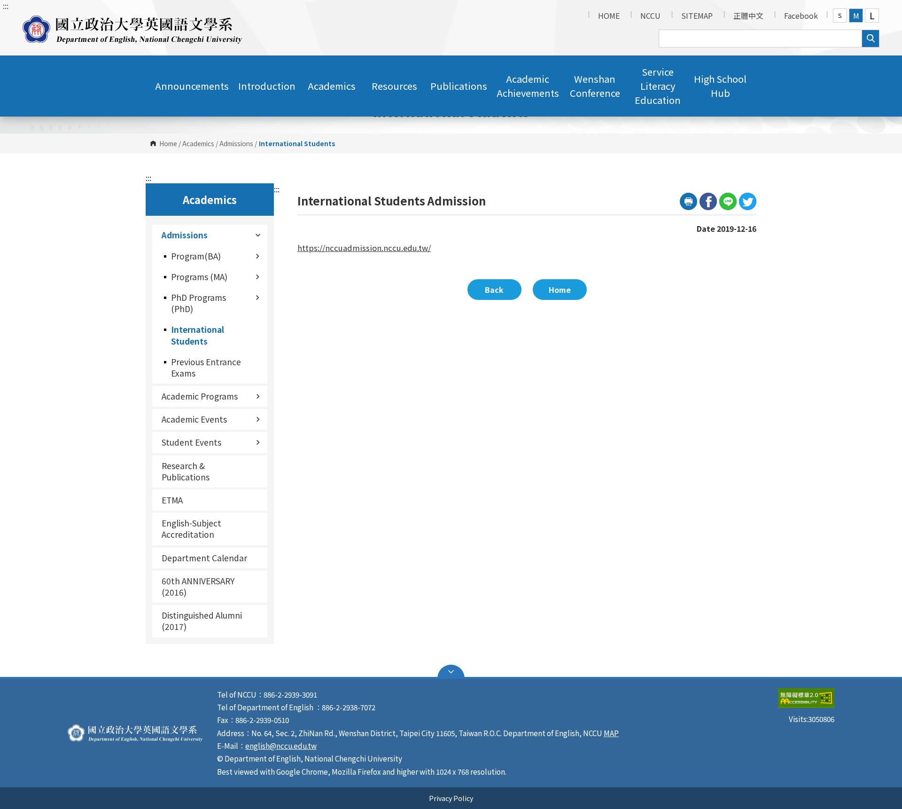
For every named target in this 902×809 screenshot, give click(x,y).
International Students (197, 334)
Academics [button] (332, 86)
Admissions (236, 143)
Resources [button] (394, 86)
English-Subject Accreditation (191, 528)
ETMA (172, 500)
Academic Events (194, 419)
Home (168, 143)
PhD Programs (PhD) (198, 302)
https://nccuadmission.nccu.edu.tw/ (364, 247)
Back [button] (494, 289)
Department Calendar (204, 558)
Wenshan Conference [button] (595, 86)
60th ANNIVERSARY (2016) (198, 586)
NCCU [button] (650, 15)
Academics (198, 143)
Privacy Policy (451, 798)
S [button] (840, 15)
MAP (611, 733)
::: (5, 5)
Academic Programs (200, 396)
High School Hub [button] (720, 86)
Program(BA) (196, 256)
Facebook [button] (801, 15)
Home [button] (560, 289)
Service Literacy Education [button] (658, 86)
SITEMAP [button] (697, 15)
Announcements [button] (192, 86)
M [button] (856, 15)
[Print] (688, 201)
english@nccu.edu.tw (281, 745)
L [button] (872, 15)
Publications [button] (458, 86)
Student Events (191, 442)
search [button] (870, 38)
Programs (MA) (199, 277)
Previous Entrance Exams (206, 367)
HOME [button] (609, 15)
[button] (132, 28)
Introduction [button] (266, 86)
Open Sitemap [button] (451, 672)
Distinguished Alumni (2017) (202, 620)
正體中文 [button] (748, 15)
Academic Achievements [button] (528, 86)
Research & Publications (186, 471)
